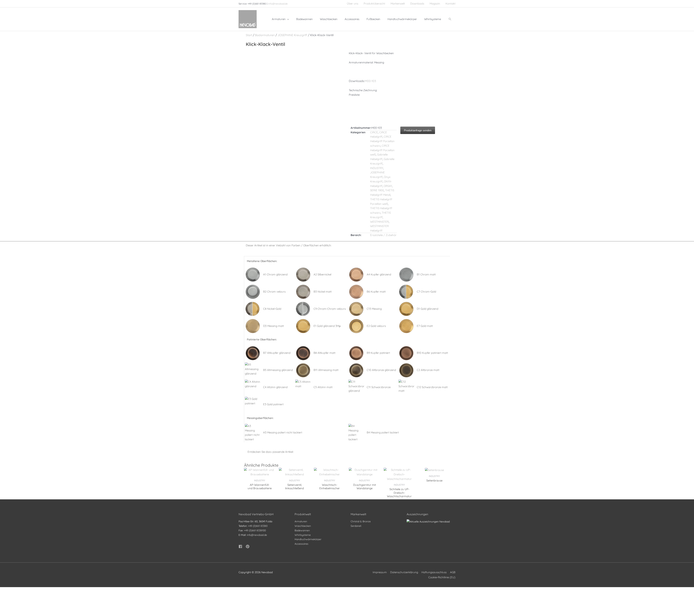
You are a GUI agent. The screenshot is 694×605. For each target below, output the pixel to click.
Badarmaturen (265, 35)
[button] (450, 19)
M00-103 (370, 81)
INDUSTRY (376, 168)
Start (249, 35)
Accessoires (301, 543)
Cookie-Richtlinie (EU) (441, 577)
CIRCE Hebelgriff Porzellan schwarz (382, 141)
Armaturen (301, 521)
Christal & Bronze (361, 521)
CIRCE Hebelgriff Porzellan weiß (382, 150)
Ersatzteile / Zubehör (383, 235)
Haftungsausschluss (434, 572)
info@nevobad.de (278, 3)
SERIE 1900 (377, 190)
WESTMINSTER (379, 221)
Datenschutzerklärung (404, 572)
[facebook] (242, 546)
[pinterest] (248, 546)
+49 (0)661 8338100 (255, 530)
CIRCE (374, 132)
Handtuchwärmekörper (308, 539)
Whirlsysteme (303, 535)
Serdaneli (356, 526)
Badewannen (302, 530)
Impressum (380, 572)
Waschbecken (303, 526)
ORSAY (388, 186)
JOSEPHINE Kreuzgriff (292, 35)
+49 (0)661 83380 (257, 526)
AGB (452, 572)
